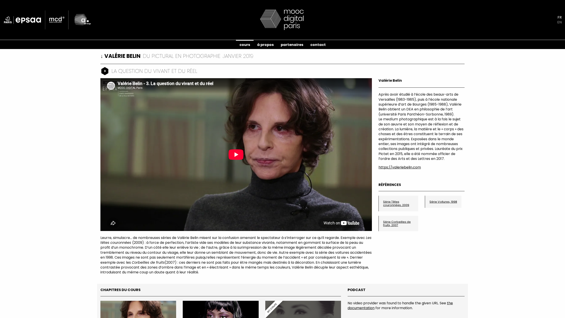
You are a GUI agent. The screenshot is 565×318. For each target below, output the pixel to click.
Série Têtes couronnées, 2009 (396, 203)
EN (559, 22)
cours (244, 44)
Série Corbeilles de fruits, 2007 (397, 223)
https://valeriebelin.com (400, 167)
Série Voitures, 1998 (443, 202)
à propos (265, 44)
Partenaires (292, 44)
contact (318, 44)
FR (559, 17)
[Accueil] (282, 19)
